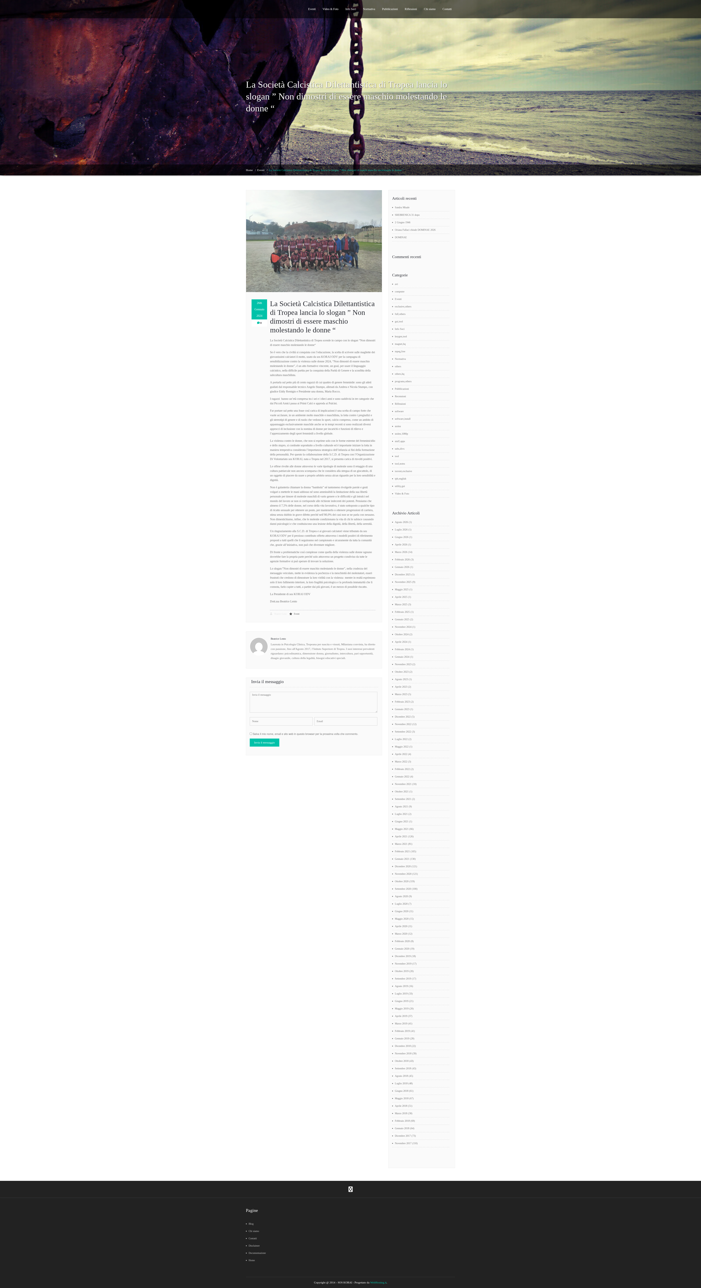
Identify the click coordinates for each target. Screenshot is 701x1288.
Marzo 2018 (401, 1113)
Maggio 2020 (402, 918)
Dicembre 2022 (403, 716)
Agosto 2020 (401, 896)
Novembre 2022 (403, 724)
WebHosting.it (378, 1282)
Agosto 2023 (401, 679)
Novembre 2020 (403, 874)
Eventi (312, 9)
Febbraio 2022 (402, 769)
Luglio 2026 (401, 529)
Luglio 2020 (401, 903)
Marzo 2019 (401, 1023)
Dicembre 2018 (403, 1046)
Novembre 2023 (403, 664)
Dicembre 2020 (403, 866)
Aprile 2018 (401, 1106)
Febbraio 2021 (402, 851)
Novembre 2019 (403, 963)
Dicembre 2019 (403, 956)
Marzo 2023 (401, 694)
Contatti (447, 9)
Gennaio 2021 (402, 859)
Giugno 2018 (401, 1091)
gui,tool (399, 321)
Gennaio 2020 (402, 948)
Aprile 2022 (401, 754)
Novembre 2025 (403, 582)
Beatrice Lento (280, 614)
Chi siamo (430, 9)
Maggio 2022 (402, 746)
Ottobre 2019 (402, 971)
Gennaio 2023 (402, 709)
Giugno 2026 (401, 537)
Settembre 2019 (403, 978)
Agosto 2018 (401, 1076)
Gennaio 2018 (402, 1128)
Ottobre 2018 (402, 1061)
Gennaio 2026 (402, 567)
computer (400, 291)
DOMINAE (401, 237)
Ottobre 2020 (402, 881)
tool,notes (400, 463)
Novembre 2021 (403, 784)
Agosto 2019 (401, 986)
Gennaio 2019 (402, 1038)
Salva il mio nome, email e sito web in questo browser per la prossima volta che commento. (305, 734)
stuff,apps (400, 441)
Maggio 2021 (402, 829)
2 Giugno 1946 (402, 222)
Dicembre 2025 (403, 574)
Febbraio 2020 (402, 941)
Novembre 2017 (403, 1143)
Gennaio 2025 (402, 619)
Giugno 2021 (401, 821)
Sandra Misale (402, 207)
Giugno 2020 (401, 911)
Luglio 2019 (401, 993)
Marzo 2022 (401, 761)
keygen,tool (401, 336)
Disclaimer (254, 1245)
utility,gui (400, 486)
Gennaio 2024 (402, 657)
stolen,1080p (401, 433)
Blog (251, 1223)
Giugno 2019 (401, 1001)
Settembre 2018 (403, 1068)
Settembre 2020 (403, 889)
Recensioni (400, 396)
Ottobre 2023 (402, 671)
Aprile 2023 (401, 686)
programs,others (403, 381)
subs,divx (400, 448)
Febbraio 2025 (402, 612)
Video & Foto (330, 9)
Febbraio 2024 (402, 649)
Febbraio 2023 (402, 701)
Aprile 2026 (401, 544)
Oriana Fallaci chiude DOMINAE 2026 (415, 230)
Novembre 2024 (403, 627)
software (399, 411)
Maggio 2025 (402, 589)
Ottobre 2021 (402, 791)
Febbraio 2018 (402, 1121)
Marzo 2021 (401, 844)
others (398, 366)
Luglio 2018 (401, 1083)
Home (249, 170)
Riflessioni (411, 9)
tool (397, 456)
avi (396, 284)
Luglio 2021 (401, 814)
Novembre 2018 (403, 1053)
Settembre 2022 (403, 731)
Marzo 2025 (401, 604)
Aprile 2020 (401, 926)
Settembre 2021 (403, 799)
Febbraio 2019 (402, 1031)
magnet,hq (400, 344)
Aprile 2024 (401, 642)
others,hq (399, 374)
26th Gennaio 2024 (259, 309)
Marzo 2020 (401, 933)
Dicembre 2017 (403, 1135)
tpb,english (400, 478)
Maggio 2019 (402, 1008)
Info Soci (350, 9)
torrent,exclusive (403, 471)
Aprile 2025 (401, 597)
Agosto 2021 (401, 806)
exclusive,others (403, 306)
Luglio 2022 (401, 739)
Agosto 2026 (401, 522)
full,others (400, 314)
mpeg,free (400, 351)
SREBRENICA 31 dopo (407, 215)
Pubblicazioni (390, 9)
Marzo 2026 (401, 552)
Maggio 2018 (402, 1098)
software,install (403, 418)
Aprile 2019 (401, 1016)
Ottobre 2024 (402, 634)
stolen (398, 426)
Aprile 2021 (401, 836)
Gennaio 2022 (402, 776)
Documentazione (257, 1253)
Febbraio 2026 (402, 559)
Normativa (369, 9)
